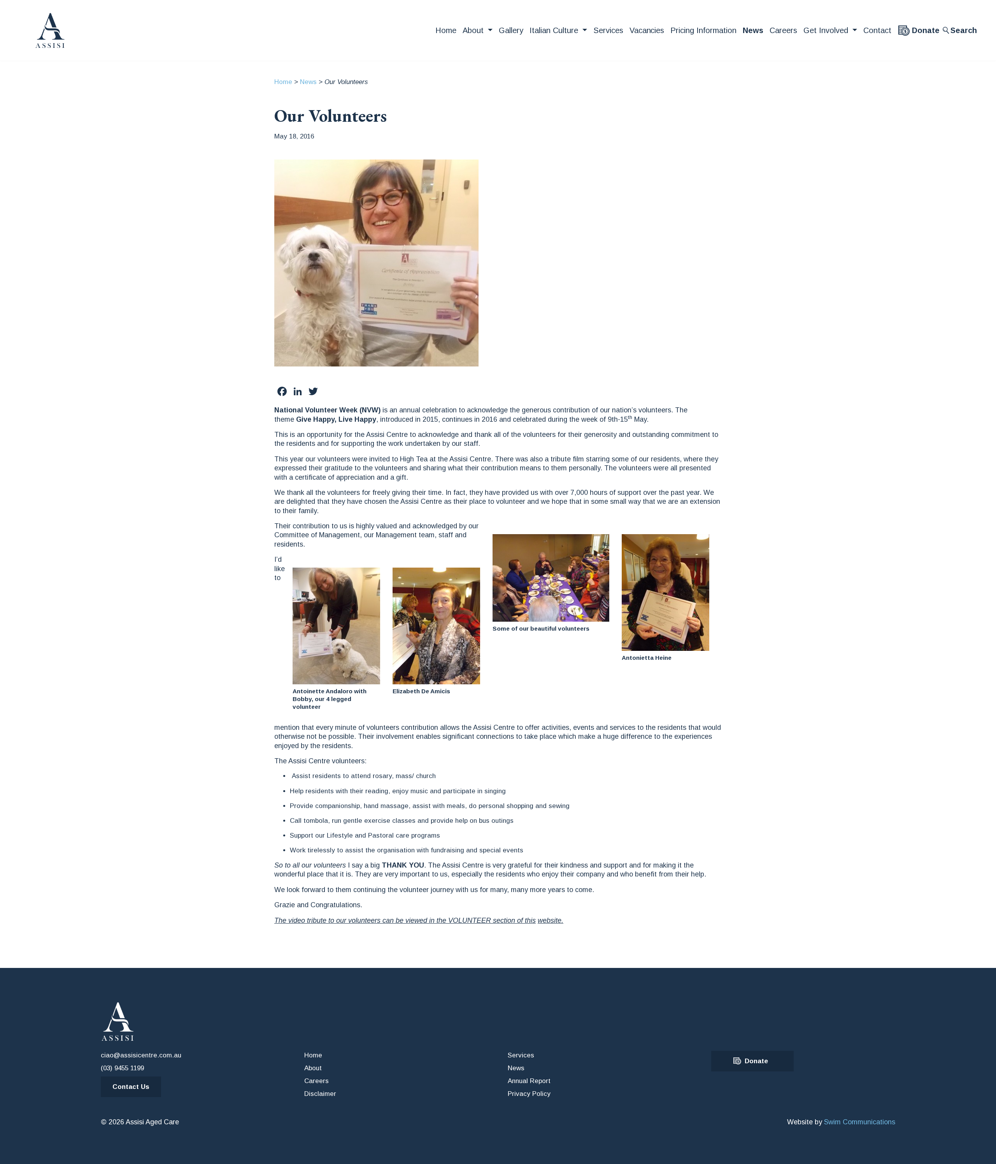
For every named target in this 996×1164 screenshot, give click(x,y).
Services (608, 30)
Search (963, 30)
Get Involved (826, 30)
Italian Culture (555, 30)
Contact (877, 30)
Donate (926, 30)
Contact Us (130, 1086)
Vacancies (647, 30)
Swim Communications (859, 1122)
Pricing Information (703, 30)
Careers (783, 30)
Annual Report (529, 1081)
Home (445, 30)
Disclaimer (320, 1093)
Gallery (511, 30)
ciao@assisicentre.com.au (141, 1055)
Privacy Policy (529, 1093)
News (753, 30)
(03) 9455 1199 (122, 1068)
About (474, 30)
